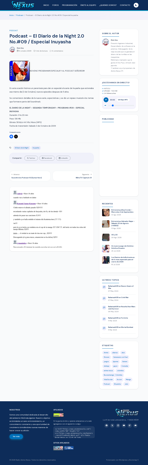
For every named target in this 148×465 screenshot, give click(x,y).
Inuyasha (36, 148)
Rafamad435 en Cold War (118, 297)
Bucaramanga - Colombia (113, 375)
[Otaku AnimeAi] (58, 448)
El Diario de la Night (22, 148)
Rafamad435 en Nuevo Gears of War (121, 287)
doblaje (106, 366)
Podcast (19, 15)
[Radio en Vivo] (69, 448)
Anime (106, 353)
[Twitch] (129, 425)
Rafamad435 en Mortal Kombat (120, 327)
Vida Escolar (108, 380)
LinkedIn (64, 158)
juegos (106, 362)
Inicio (46, 5)
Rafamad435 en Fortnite (118, 318)
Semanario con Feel (120, 357)
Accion (119, 380)
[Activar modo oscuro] (136, 5)
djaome (115, 362)
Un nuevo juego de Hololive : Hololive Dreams (122, 247)
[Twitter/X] (112, 425)
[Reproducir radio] (106, 99)
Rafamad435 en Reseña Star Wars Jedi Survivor (121, 308)
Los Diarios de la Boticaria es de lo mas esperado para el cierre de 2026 (123, 259)
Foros (55, 5)
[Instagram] (118, 425)
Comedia (125, 366)
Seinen (124, 362)
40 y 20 (114, 235)
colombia (120, 371)
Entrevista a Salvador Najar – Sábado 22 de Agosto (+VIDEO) (123, 223)
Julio (126, 384)
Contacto (125, 5)
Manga (128, 380)
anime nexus (108, 371)
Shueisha (117, 384)
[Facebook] (106, 425)
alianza (115, 353)
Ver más (16, 436)
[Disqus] (51, 219)
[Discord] (135, 425)
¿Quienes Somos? (108, 5)
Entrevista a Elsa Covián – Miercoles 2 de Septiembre (122, 211)
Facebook (48, 158)
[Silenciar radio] (105, 105)
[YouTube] (124, 425)
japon (115, 366)
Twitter (32, 158)
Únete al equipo (88, 5)
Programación (69, 5)
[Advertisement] (119, 159)
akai (123, 353)
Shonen (106, 357)
